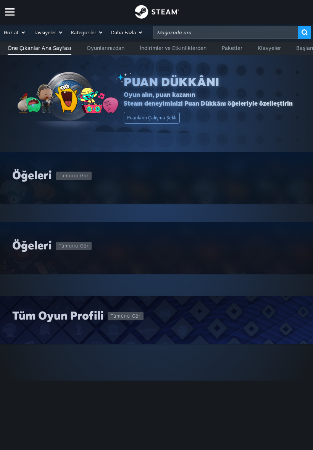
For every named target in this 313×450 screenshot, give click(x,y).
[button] (15, 32)
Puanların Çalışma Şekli (151, 118)
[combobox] (225, 32)
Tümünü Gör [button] (74, 175)
